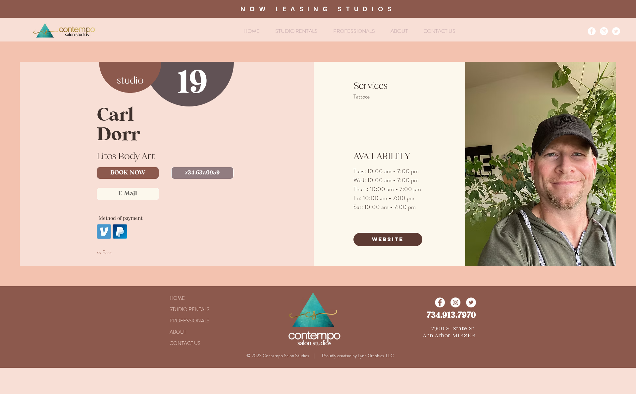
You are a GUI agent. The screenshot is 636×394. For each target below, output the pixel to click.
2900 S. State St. (453, 328)
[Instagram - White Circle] (604, 31)
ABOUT (178, 332)
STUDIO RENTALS (189, 309)
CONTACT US (185, 343)
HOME (177, 298)
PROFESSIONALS (189, 320)
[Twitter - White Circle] (616, 31)
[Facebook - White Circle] (592, 31)
